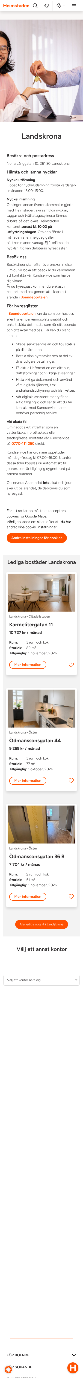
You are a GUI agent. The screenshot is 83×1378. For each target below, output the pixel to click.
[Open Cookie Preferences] (8, 1369)
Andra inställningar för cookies (36, 538)
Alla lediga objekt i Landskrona (41, 924)
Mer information (27, 664)
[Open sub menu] (74, 1356)
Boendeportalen (34, 297)
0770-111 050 (23, 443)
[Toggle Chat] (72, 1367)
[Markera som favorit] (71, 665)
